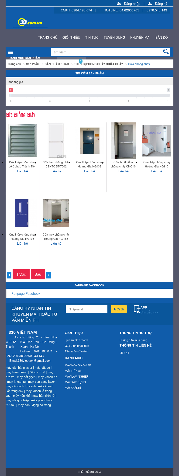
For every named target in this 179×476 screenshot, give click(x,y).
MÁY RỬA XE (73, 371)
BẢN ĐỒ (161, 37)
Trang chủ (14, 64)
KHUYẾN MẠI (140, 37)
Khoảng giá (15, 82)
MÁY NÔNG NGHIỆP (78, 365)
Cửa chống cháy (139, 64)
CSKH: (66, 10)
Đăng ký (161, 3)
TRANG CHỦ (47, 37)
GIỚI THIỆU (71, 37)
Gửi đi (119, 309)
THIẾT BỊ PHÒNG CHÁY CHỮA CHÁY (98, 64)
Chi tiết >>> (149, 312)
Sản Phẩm (33, 64)
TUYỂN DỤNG (114, 37)
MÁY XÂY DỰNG (75, 382)
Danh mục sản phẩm (24, 58)
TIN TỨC (92, 37)
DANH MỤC (74, 358)
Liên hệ (124, 352)
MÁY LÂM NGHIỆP (77, 376)
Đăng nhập (132, 3)
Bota (98, 472)
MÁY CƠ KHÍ (73, 387)
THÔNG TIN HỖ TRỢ (136, 333)
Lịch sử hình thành (76, 340)
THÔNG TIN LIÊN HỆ (135, 345)
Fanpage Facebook (25, 293)
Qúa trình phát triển (77, 345)
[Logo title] (79, 20)
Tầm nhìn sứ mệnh (76, 351)
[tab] (89, 81)
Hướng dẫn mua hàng (133, 340)
